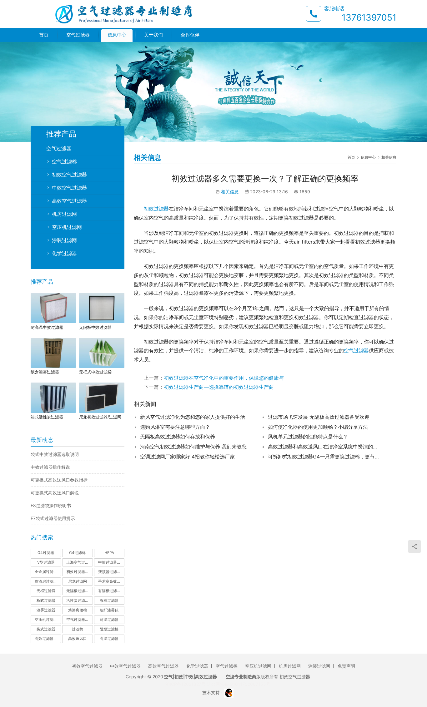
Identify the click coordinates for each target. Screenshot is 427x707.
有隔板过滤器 (109, 590)
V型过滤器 (46, 562)
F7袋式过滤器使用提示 (53, 518)
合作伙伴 (190, 35)
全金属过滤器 (46, 571)
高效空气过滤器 (69, 201)
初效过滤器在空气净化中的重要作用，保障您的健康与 (224, 378)
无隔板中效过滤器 (95, 327)
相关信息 (230, 191)
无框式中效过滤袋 (95, 371)
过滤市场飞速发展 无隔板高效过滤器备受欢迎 (318, 417)
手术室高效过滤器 (111, 581)
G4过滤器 (46, 552)
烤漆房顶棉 (77, 610)
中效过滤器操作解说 (50, 467)
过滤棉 (77, 629)
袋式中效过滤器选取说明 (55, 454)
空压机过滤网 (67, 227)
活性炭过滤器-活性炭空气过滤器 (79, 600)
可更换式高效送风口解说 (55, 492)
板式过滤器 (46, 600)
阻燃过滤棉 (109, 629)
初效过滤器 (156, 208)
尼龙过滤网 (77, 581)
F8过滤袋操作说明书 (51, 505)
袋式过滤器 (46, 629)
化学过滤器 (64, 253)
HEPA (109, 552)
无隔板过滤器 (77, 590)
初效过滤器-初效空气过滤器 (79, 571)
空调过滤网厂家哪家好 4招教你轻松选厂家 (187, 456)
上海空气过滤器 (79, 562)
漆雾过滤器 (46, 610)
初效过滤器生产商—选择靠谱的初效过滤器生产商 (219, 387)
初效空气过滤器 (69, 174)
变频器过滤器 (109, 571)
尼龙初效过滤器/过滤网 (100, 416)
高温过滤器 (109, 638)
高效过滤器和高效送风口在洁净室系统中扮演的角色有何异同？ (324, 446)
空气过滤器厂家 (79, 619)
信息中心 (117, 35)
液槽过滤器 (109, 600)
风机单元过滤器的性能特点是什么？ (308, 436)
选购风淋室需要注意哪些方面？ (175, 427)
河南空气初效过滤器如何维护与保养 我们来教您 (193, 446)
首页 (43, 35)
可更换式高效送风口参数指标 (59, 479)
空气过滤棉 (64, 161)
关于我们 (153, 35)
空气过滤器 (78, 35)
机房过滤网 (64, 214)
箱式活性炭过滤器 (47, 416)
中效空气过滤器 (69, 188)
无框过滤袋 (46, 590)
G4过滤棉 (77, 552)
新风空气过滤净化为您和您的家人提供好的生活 (192, 417)
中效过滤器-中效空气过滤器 (111, 562)
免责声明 (346, 666)
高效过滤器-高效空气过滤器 (48, 638)
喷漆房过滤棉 (46, 581)
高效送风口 (77, 638)
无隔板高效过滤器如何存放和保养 (177, 436)
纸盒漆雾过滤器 (45, 371)
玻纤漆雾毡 (109, 610)
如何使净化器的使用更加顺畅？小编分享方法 (318, 427)
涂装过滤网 (64, 240)
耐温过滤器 (109, 619)
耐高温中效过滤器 (47, 327)
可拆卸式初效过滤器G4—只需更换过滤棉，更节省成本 (324, 456)
